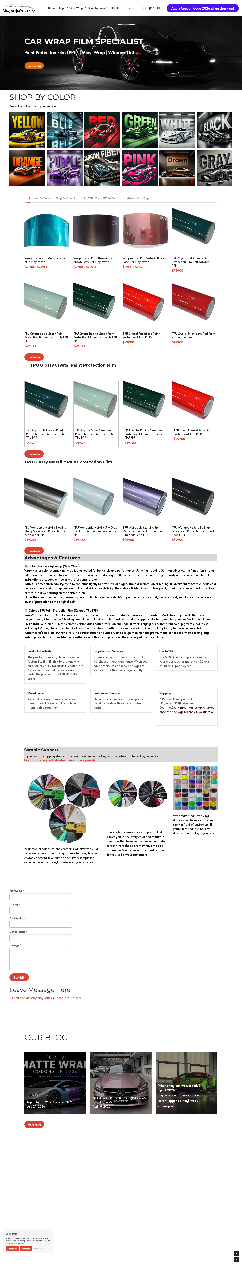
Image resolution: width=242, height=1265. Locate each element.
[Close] (158, 618)
